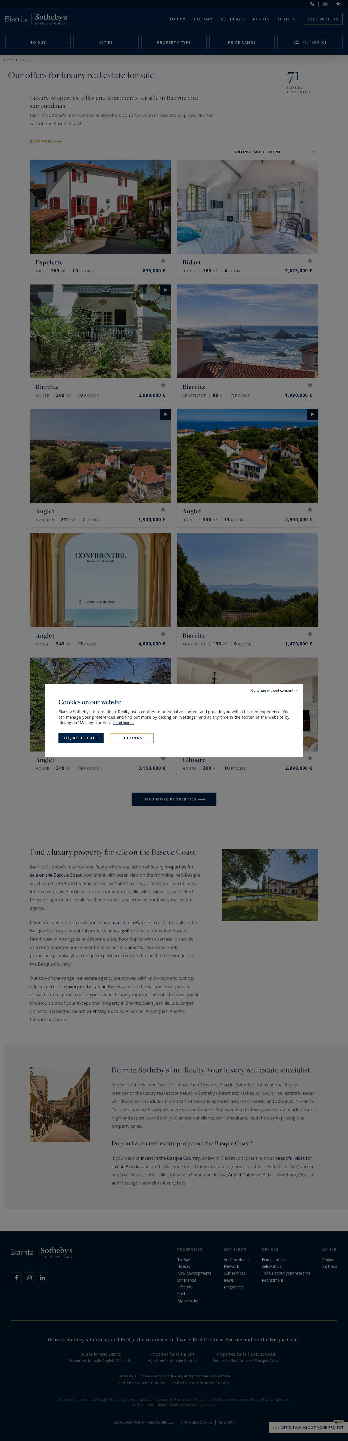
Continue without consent (272, 690)
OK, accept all (81, 738)
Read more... (123, 722)
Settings (132, 738)
